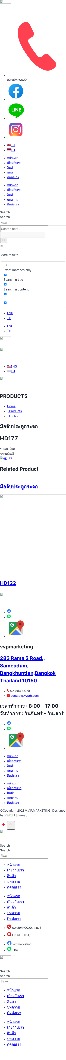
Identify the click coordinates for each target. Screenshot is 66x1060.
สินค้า (11, 167)
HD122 (8, 583)
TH (9, 318)
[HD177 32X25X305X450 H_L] (6, 458)
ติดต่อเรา (13, 177)
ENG (10, 313)
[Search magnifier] (4, 240)
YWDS (8, 815)
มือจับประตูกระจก (19, 486)
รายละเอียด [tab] (7, 448)
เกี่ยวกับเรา (14, 163)
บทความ (12, 172)
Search (5, 212)
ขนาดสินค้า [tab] (7, 453)
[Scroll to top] (3, 825)
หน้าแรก (12, 158)
